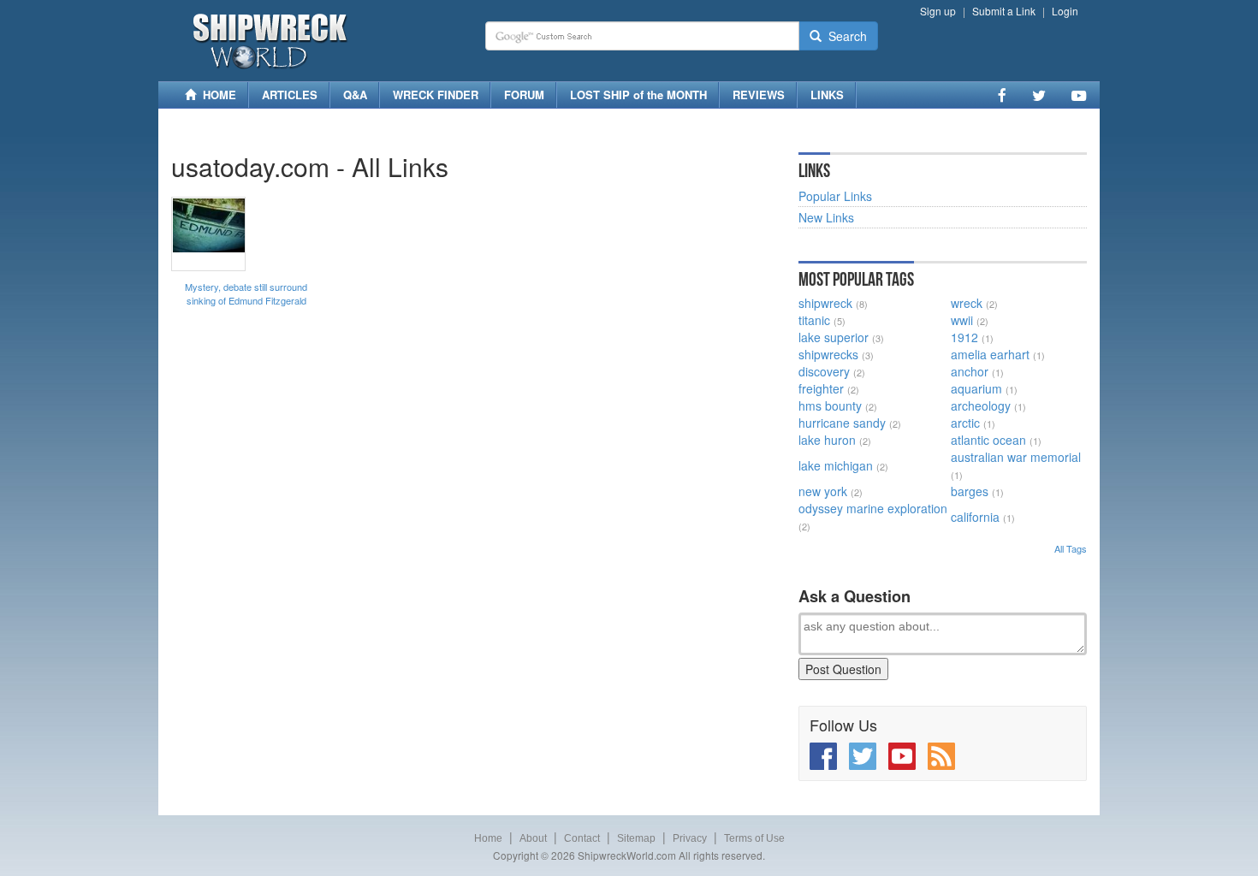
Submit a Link (1003, 10)
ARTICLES (289, 94)
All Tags (1070, 548)
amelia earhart (990, 354)
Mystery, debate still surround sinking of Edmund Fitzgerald (246, 293)
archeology (981, 405)
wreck (966, 302)
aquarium (976, 388)
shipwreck (825, 302)
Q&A (355, 94)
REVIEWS (759, 94)
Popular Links (835, 195)
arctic (965, 422)
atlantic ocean (988, 439)
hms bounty (830, 405)
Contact (582, 838)
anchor (969, 371)
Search (844, 35)
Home (488, 838)
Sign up (938, 10)
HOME (216, 94)
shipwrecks (828, 354)
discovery (824, 371)
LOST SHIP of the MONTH (638, 94)
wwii (962, 319)
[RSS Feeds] (941, 756)
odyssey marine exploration (872, 508)
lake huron (827, 439)
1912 (964, 337)
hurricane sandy (842, 422)
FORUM (524, 94)
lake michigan (835, 465)
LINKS (827, 94)
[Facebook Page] (1002, 95)
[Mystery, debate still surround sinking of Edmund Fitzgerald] (208, 234)
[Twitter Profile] (1039, 95)
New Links (826, 217)
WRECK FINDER (435, 94)
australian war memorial (1016, 456)
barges (969, 491)
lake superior (833, 337)
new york (822, 491)
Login (1065, 10)
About (533, 838)
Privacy (690, 838)
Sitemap (636, 838)
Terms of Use (754, 838)
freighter (821, 388)
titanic (814, 319)
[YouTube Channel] (1079, 95)
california (975, 516)
